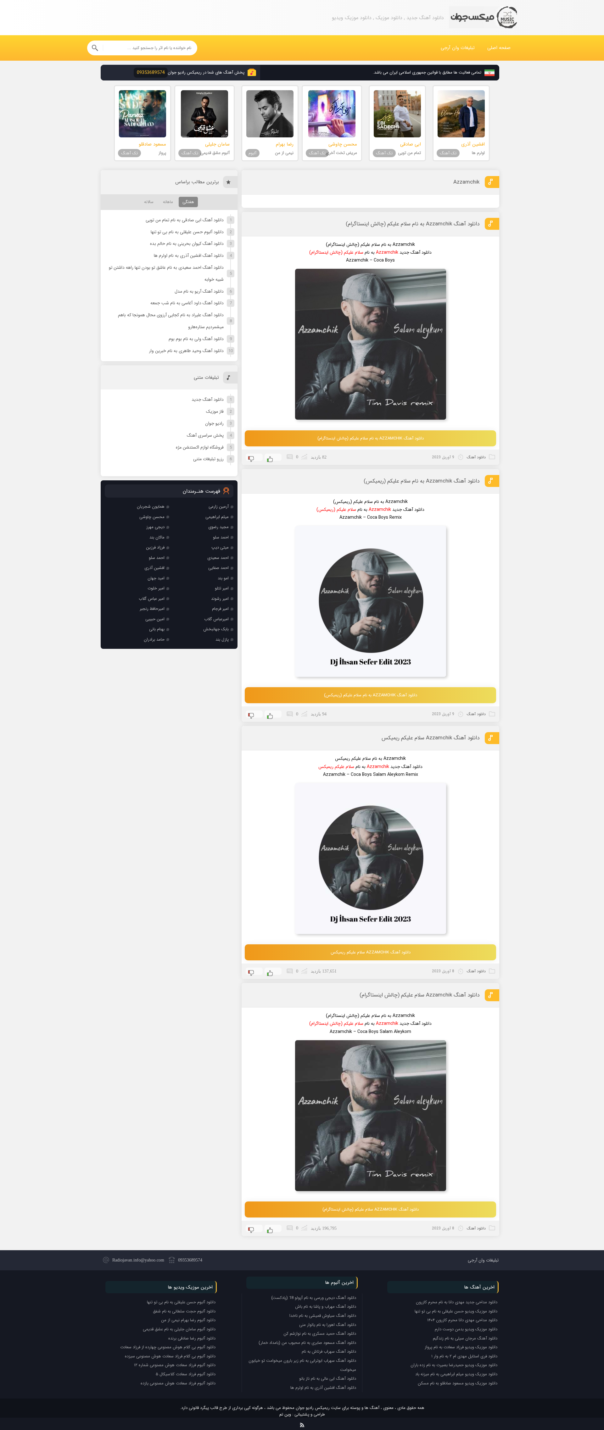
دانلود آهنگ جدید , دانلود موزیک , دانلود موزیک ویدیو (483, 17)
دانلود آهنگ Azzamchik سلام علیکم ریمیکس (430, 738)
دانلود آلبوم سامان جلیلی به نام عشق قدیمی (179, 1329)
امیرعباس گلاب (216, 619)
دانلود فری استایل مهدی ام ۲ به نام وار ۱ (464, 1356)
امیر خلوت (156, 588)
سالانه (149, 202)
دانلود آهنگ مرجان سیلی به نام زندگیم (465, 1338)
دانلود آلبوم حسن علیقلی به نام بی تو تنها (187, 232)
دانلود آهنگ (476, 457)
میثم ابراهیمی (217, 517)
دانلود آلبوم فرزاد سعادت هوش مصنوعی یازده (178, 1383)
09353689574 (190, 1260)
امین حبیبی (155, 619)
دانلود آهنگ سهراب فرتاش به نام (329, 1351)
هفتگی (188, 202)
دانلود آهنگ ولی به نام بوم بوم (196, 338)
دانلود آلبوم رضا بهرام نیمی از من (188, 1320)
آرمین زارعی (219, 506)
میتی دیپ (220, 547)
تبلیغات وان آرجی (458, 48)
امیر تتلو (222, 588)
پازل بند (222, 639)
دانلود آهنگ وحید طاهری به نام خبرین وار (186, 350)
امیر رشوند (220, 598)
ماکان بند (157, 537)
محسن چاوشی (152, 517)
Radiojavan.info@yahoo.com (138, 1260)
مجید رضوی (218, 527)
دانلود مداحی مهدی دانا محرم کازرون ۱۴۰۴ (462, 1320)
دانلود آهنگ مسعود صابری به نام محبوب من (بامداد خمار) (307, 1342)
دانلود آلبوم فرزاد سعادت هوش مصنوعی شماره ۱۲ (174, 1365)
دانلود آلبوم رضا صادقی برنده (191, 1338)
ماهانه (168, 202)
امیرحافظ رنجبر (152, 608)
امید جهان (156, 578)
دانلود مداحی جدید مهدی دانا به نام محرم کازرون (456, 1302)
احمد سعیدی (218, 558)
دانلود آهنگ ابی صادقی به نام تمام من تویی (185, 220)
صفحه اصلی (499, 48)
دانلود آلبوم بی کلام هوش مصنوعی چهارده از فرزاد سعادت (167, 1347)
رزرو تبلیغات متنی (208, 459)
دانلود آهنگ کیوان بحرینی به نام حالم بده (187, 243)
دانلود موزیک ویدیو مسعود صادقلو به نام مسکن (457, 1383)
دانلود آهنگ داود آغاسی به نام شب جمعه (187, 303)
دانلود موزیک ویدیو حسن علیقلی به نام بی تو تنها (456, 1311)
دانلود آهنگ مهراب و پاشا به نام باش (325, 1306)
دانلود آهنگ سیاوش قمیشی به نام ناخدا (322, 1315)
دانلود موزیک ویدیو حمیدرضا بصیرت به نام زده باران (454, 1365)
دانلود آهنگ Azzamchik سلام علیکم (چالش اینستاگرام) (419, 995)
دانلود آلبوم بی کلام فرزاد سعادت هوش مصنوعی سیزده (170, 1356)
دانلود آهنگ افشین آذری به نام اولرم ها (189, 255)
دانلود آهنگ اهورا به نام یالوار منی (327, 1325)
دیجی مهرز (155, 527)
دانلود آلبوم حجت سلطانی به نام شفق (184, 1311)
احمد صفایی (218, 568)
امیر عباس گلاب (152, 598)
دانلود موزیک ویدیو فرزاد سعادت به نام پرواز (461, 1347)
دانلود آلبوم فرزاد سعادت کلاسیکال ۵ (185, 1374)
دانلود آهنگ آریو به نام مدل (199, 291)
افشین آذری (154, 568)
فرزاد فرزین (155, 547)
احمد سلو (221, 537)
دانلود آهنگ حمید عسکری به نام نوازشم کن (319, 1333)
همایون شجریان (151, 506)
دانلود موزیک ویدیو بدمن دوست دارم (466, 1329)
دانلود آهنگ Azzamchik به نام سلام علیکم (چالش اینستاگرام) (412, 224)
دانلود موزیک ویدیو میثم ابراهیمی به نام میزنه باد (456, 1374)
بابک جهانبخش (216, 629)
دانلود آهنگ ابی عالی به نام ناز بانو (327, 1378)
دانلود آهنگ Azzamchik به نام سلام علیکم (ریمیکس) (421, 481)
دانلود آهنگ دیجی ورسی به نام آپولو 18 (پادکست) (313, 1298)
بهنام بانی (157, 629)
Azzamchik (466, 182)
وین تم (285, 1414)
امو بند (223, 578)
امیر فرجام (220, 608)
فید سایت (302, 1424)
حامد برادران (154, 639)
